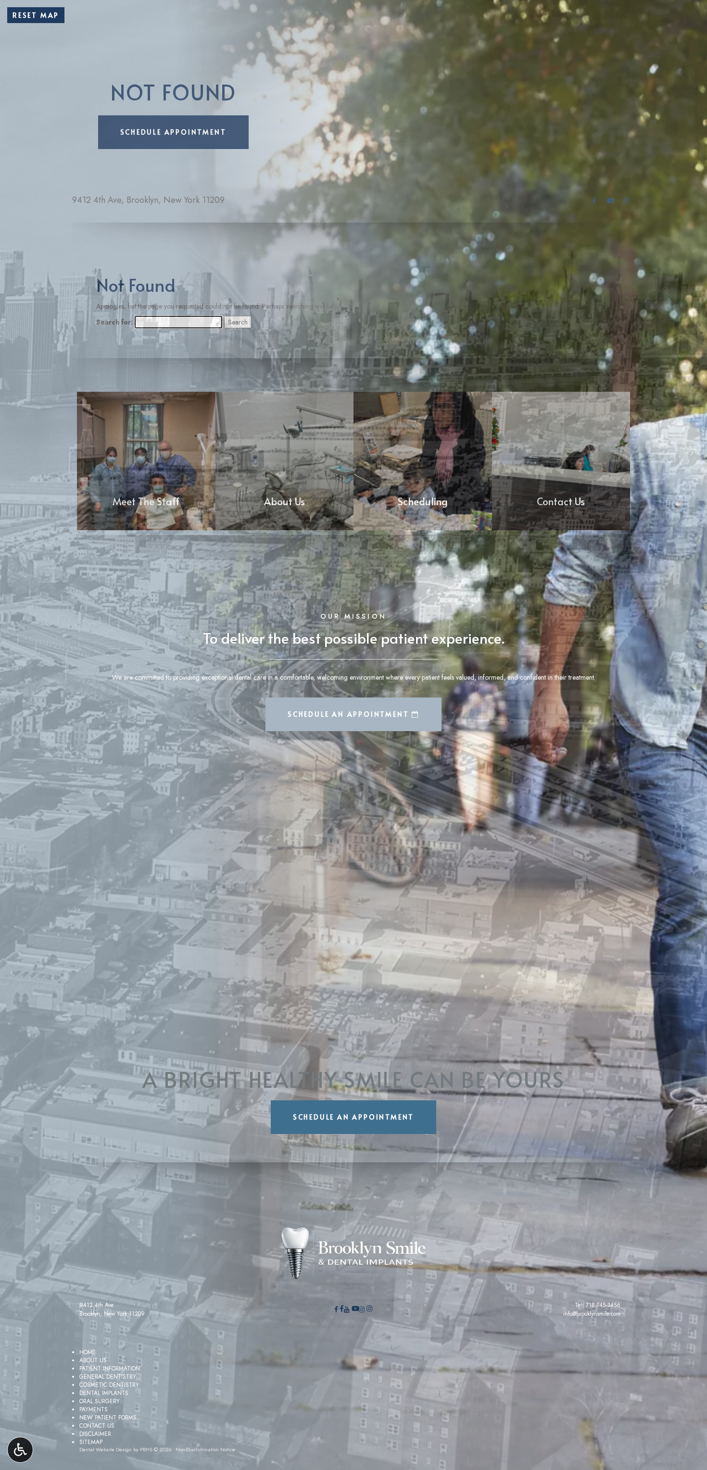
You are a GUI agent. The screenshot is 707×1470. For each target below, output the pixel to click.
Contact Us (96, 1425)
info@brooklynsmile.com (591, 1313)
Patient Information (109, 1368)
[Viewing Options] (20, 1450)
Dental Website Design (105, 1449)
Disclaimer (95, 1434)
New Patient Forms (108, 1417)
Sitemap (90, 1442)
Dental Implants (103, 1393)
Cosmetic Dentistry (109, 1385)
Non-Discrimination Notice (205, 1449)
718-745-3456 (603, 1305)
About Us (93, 1360)
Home (87, 1352)
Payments (93, 1409)
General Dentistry (107, 1376)
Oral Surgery (99, 1401)
